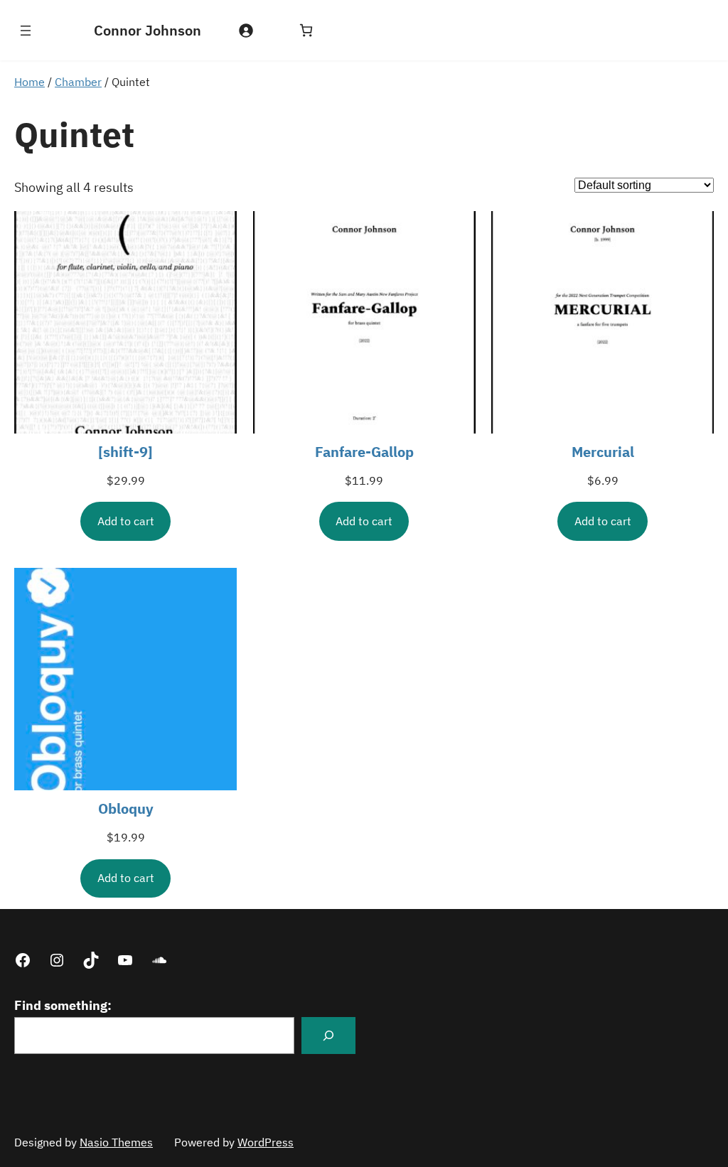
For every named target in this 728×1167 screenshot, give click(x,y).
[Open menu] (25, 30)
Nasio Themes (116, 1142)
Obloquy (126, 808)
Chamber (78, 82)
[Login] (246, 30)
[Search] (328, 1035)
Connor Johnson (147, 30)
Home (29, 82)
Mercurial (603, 451)
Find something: (63, 1005)
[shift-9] (125, 451)
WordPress (265, 1142)
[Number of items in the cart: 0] (306, 30)
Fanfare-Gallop (364, 451)
